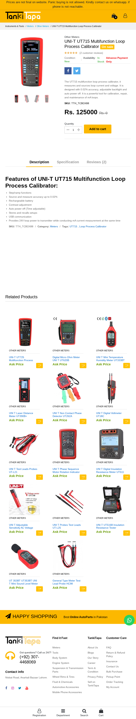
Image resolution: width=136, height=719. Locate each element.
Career (91, 663)
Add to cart (97, 129)
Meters (30, 26)
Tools (55, 652)
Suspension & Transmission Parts (67, 670)
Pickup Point (113, 676)
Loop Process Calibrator (92, 226)
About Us (93, 647)
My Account (112, 687)
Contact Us (112, 666)
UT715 (74, 226)
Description (39, 162)
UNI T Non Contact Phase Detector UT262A (67, 415)
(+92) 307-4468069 (29, 659)
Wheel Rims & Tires (63, 676)
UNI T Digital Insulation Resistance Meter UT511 (110, 470)
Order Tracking (114, 681)
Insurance (111, 661)
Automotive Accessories (65, 687)
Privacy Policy (95, 676)
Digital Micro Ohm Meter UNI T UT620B (66, 359)
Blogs (91, 652)
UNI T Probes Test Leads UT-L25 (67, 526)
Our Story (93, 657)
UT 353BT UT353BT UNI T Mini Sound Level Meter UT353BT (23, 582)
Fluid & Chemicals (62, 681)
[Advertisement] (68, 262)
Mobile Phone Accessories (67, 692)
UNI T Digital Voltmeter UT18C (109, 415)
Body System (59, 657)
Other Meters (43, 26)
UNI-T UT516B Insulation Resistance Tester (110, 526)
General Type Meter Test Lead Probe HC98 (66, 582)
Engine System (60, 663)
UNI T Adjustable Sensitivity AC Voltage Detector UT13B (21, 526)
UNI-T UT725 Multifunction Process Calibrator (21, 359)
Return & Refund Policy (115, 654)
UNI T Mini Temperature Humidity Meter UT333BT (110, 359)
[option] (32, 62)
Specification (68, 162)
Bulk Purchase (114, 671)
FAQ (108, 647)
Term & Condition (93, 670)
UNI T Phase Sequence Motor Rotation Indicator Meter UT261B (66, 471)
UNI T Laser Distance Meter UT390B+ (21, 415)
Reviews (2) (96, 162)
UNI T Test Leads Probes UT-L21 (23, 470)
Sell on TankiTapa (93, 683)
